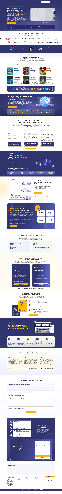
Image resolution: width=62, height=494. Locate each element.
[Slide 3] (41, 22)
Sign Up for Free (50, 478)
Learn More (20, 22)
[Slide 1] (39, 22)
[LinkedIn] (48, 480)
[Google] (51, 480)
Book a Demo (50, 476)
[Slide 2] (40, 22)
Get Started (21, 284)
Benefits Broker (37, 478)
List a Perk (36, 477)
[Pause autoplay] (48, 22)
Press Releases (28, 478)
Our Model (18, 477)
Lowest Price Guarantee (10, 477)
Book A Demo (11, 22)
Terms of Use (41, 489)
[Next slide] (46, 22)
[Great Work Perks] (13, 465)
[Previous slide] (37, 22)
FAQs (26, 477)
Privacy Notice (36, 489)
